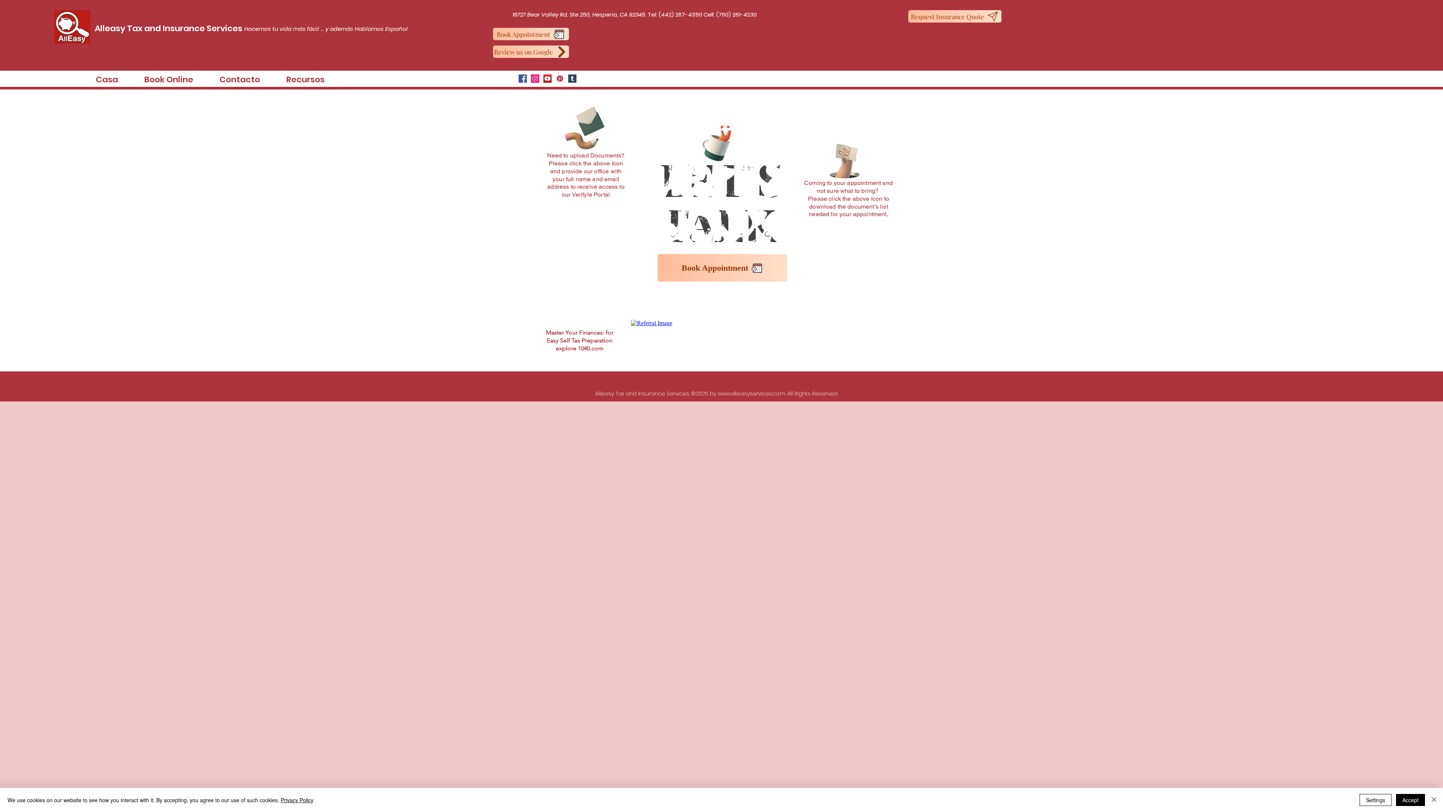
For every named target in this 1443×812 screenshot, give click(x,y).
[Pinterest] (560, 78)
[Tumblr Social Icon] (572, 78)
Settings (1375, 800)
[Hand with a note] (844, 161)
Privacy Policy (297, 800)
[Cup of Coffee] (721, 142)
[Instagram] (535, 78)
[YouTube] (547, 78)
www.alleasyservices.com (751, 393)
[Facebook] (523, 78)
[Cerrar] (1433, 800)
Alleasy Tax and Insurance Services (168, 28)
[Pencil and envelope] (584, 126)
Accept (1410, 800)
